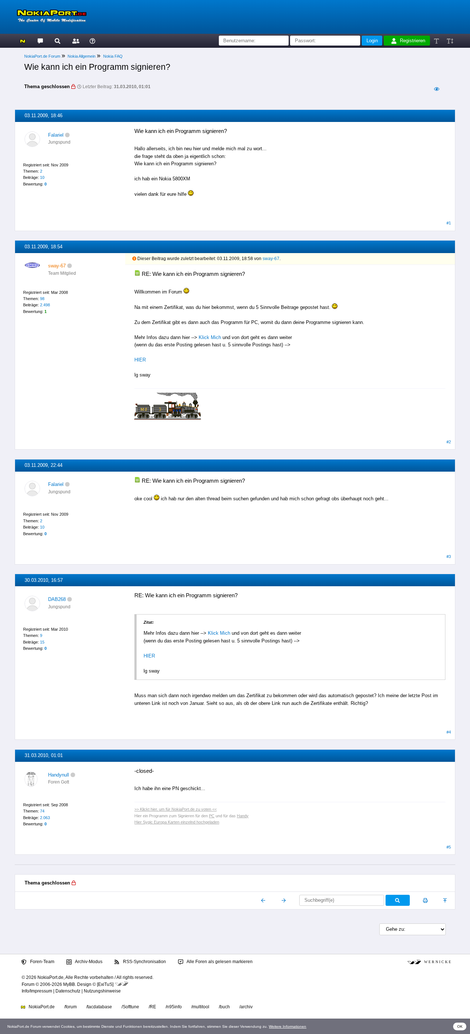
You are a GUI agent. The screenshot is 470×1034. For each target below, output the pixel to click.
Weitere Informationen (287, 1026)
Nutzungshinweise (102, 991)
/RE (152, 1007)
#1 (448, 223)
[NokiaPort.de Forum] (40, 40)
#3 (448, 556)
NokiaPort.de (41, 1007)
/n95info (174, 1007)
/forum (70, 1007)
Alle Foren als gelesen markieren (219, 961)
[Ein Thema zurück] (263, 900)
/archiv (246, 1007)
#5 (448, 847)
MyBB (69, 984)
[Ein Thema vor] (283, 900)
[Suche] (57, 40)
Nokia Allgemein (81, 56)
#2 (448, 442)
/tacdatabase (99, 1007)
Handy (243, 816)
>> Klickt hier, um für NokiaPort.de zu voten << (175, 809)
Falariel (56, 135)
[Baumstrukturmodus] (436, 89)
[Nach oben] (445, 900)
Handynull (58, 775)
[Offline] (67, 135)
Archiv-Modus (88, 961)
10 (42, 177)
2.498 (45, 305)
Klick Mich (210, 337)
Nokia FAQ (113, 56)
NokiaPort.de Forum (42, 56)
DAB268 (57, 599)
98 (42, 298)
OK (460, 1026)
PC (211, 816)
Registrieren (412, 40)
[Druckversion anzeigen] (425, 900)
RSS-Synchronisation (144, 961)
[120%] (449, 40)
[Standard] (437, 40)
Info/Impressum (37, 991)
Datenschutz (67, 991)
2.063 (45, 817)
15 (42, 642)
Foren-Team (41, 961)
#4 (448, 732)
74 (42, 811)
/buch (224, 1007)
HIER (140, 360)
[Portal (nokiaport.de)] (22, 40)
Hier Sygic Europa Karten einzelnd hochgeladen (176, 822)
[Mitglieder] (75, 40)
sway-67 (271, 258)
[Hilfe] (92, 40)
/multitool (200, 1007)
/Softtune (130, 1007)
